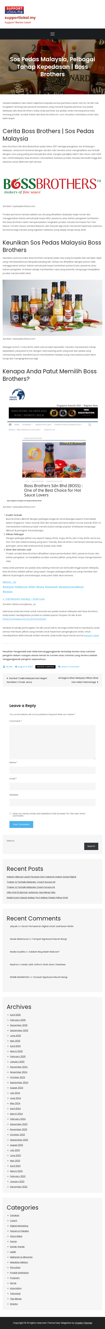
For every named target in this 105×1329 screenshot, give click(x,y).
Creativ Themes (83, 1322)
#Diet (31, 587)
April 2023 (15, 1166)
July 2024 (15, 1093)
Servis (13, 1283)
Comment (15, 721)
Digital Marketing (19, 1225)
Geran (13, 1241)
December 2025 (18, 1025)
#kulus (40, 587)
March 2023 (16, 1171)
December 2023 (18, 1124)
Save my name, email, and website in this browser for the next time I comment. (49, 815)
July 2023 (15, 1150)
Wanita (14, 1304)
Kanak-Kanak (17, 1246)
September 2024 (19, 1082)
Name (13, 762)
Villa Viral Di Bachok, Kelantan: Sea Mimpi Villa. (31, 892)
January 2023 (17, 1181)
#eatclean (51, 587)
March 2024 (16, 1113)
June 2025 (15, 1035)
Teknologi (15, 1293)
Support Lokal (91, 635)
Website (13, 794)
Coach (13, 1220)
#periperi (8, 587)
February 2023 (17, 1176)
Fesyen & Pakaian (19, 1231)
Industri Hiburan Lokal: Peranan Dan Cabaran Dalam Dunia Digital (41, 876)
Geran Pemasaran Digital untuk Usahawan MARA (47, 926)
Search (10, 840)
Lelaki (13, 1251)
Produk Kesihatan (19, 1272)
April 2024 (15, 1108)
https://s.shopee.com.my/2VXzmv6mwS (24, 619)
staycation (15, 1288)
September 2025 (19, 1030)
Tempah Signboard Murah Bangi (49, 939)
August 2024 (16, 1087)
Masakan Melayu (19, 1262)
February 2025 (18, 1056)
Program (15, 1278)
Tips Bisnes (16, 1298)
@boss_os (9, 582)
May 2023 (15, 1160)
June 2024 (15, 1098)
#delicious (21, 587)
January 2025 (17, 1061)
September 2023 (19, 1139)
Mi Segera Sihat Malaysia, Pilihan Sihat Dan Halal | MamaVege (78, 680)
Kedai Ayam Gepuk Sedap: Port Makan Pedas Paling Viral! (37, 897)
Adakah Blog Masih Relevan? (44, 951)
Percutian (15, 1267)
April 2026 (15, 1014)
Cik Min (9, 666)
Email (13, 778)
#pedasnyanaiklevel (71, 587)
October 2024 (17, 1077)
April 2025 (15, 1046)
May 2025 (15, 1040)
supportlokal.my (20, 17)
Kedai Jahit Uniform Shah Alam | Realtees (43, 964)
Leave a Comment (70, 666)
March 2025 (16, 1051)
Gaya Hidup (16, 1236)
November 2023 (18, 1129)
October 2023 (17, 1134)
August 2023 (16, 1145)
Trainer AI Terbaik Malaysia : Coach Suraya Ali (31, 882)
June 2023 (15, 1155)
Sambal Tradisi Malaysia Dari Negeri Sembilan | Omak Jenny (27, 680)
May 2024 (15, 1103)
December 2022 (18, 1186)
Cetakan (14, 1215)
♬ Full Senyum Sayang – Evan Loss (24, 599)
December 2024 (19, 1067)
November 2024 (18, 1072)
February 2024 (18, 1119)
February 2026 (18, 1020)
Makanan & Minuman (45, 667)
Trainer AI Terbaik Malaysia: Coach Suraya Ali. (31, 887)
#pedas (8, 591)
